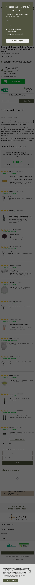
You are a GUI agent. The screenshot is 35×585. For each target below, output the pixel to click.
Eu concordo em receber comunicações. (14, 30)
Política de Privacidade (13, 576)
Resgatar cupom (18, 40)
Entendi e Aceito (11, 580)
